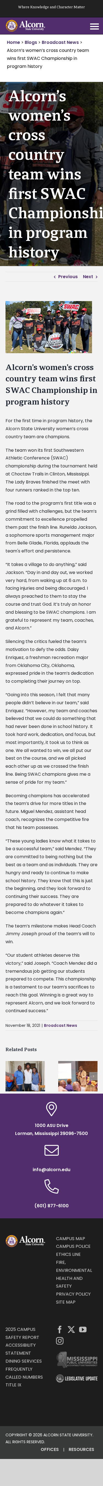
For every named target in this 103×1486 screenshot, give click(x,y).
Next (88, 276)
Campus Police (73, 1246)
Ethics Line (68, 1254)
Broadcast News (60, 1025)
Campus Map (70, 1238)
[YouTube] (83, 1329)
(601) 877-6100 (51, 1206)
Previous (68, 276)
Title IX (13, 1385)
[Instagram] (59, 1340)
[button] (9, 1076)
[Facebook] (59, 1329)
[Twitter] (71, 1329)
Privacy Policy (73, 1294)
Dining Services (23, 1361)
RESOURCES (81, 1449)
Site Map (66, 1302)
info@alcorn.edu (51, 1169)
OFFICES (50, 1449)
